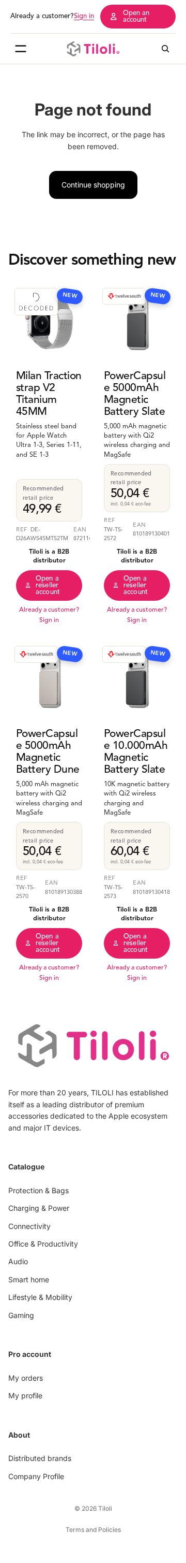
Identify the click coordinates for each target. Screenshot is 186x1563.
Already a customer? (52, 16)
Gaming (21, 1314)
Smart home (28, 1279)
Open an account (136, 16)
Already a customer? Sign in (49, 615)
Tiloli (105, 1508)
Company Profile (36, 1475)
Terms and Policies (93, 1529)
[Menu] (20, 48)
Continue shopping (93, 184)
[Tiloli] (93, 48)
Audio (18, 1261)
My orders (25, 1377)
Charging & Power (38, 1208)
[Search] (165, 48)
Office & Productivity (43, 1243)
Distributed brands (39, 1458)
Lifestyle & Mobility (40, 1297)
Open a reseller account (48, 585)
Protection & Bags (38, 1189)
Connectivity (29, 1225)
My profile (25, 1395)
